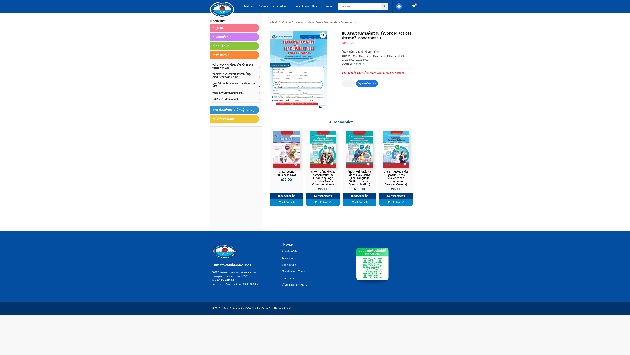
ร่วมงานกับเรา (289, 278)
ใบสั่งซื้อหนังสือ (290, 251)
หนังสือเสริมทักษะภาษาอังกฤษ (228, 92)
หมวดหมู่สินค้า (280, 7)
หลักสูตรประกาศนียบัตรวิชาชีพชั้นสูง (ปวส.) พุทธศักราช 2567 (231, 75)
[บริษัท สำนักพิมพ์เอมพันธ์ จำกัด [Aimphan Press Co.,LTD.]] (222, 9)
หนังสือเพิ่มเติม (223, 119)
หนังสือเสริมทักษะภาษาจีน (226, 99)
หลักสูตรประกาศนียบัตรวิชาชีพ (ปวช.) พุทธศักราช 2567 (232, 66)
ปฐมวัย (218, 28)
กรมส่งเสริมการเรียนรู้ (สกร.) (233, 110)
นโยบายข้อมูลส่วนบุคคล (295, 284)
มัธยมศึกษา (221, 46)
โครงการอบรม (289, 258)
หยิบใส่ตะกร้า (369, 83)
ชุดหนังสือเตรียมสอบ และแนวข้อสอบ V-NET (233, 85)
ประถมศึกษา (222, 37)
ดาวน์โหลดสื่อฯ (286, 196)
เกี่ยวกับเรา (248, 7)
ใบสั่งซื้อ (264, 7)
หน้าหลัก (274, 22)
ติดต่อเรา (328, 7)
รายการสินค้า (289, 264)
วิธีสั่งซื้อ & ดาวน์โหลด (307, 7)
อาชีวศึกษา (286, 22)
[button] (323, 35)
